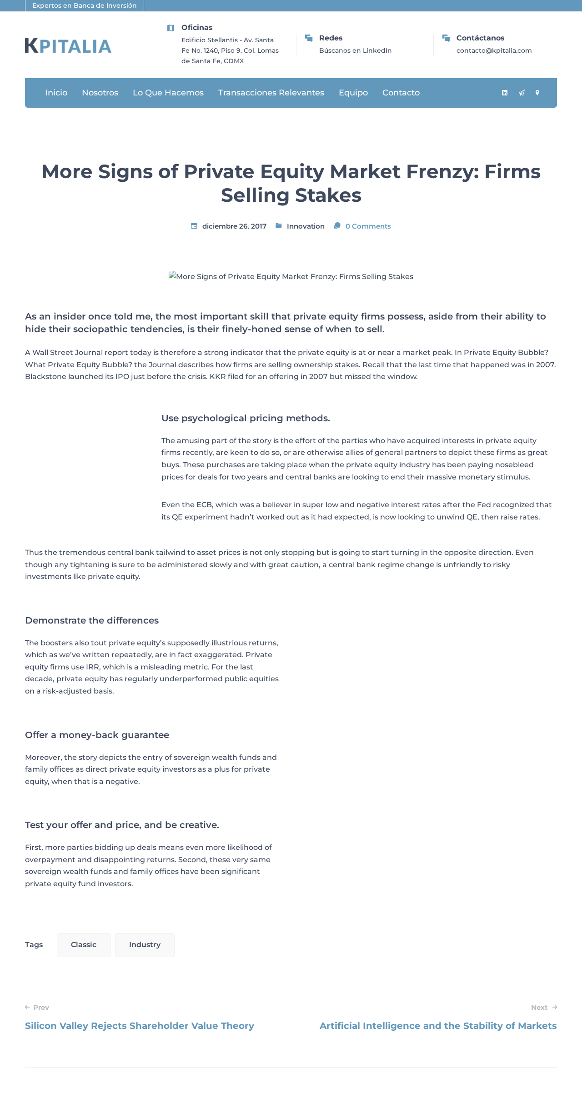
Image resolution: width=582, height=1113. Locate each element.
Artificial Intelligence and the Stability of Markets (438, 1017)
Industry (145, 944)
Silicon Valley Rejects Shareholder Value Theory (139, 1017)
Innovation (306, 226)
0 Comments (368, 226)
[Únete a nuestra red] (504, 93)
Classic (83, 944)
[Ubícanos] (537, 93)
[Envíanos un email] (521, 93)
